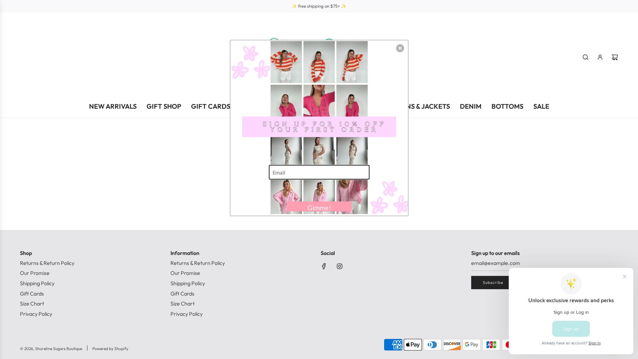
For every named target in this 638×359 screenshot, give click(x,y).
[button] (400, 48)
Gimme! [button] (319, 207)
